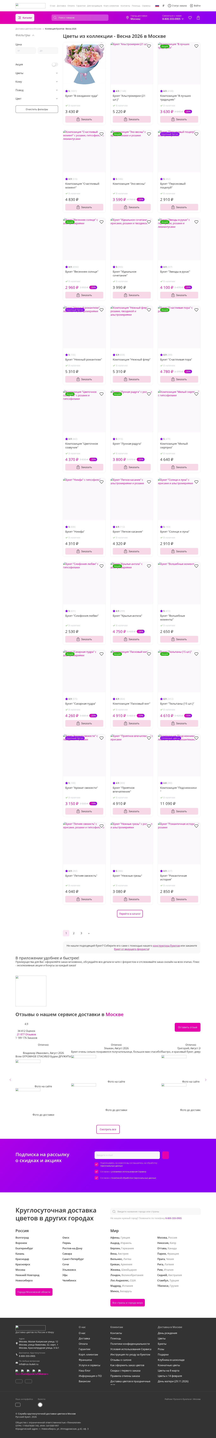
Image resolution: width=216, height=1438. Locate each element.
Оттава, (162, 1248)
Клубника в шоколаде (171, 1360)
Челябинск (69, 1280)
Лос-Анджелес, (119, 1280)
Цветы (162, 1338)
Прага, (161, 1259)
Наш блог (85, 1370)
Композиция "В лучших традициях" (175, 97)
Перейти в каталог (130, 913)
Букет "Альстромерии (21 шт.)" (129, 97)
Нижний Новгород (27, 1275)
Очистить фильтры (37, 109)
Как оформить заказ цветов (127, 1365)
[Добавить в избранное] (101, 46)
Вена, (113, 1253)
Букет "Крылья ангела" (127, 615)
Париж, (162, 1253)
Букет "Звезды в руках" (175, 271)
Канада (172, 1248)
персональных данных (111, 1165)
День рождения (167, 1333)
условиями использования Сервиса (128, 1171)
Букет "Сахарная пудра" (80, 703)
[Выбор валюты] (163, 6)
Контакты (125, 5)
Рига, (160, 1264)
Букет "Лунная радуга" (127, 443)
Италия (168, 1269)
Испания (127, 1286)
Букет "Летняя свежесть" (81, 875)
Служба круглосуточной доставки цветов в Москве (47, 1413)
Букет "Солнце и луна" (174, 531)
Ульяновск (69, 1269)
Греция (125, 1237)
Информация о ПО (90, 1376)
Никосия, (163, 1243)
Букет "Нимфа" (75, 531)
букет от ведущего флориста (131, 949)
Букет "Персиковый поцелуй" (173, 185)
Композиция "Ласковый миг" (131, 703)
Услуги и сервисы (89, 1365)
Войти (197, 5)
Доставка (61, 5)
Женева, (115, 1269)
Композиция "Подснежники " (178, 789)
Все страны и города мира (127, 1302)
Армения (126, 1264)
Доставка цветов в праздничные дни (130, 1383)
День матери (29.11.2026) (173, 1381)
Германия (127, 1248)
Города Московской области (34, 1292)
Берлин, (115, 1248)
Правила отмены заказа (125, 1376)
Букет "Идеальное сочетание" (124, 273)
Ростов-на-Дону (72, 1248)
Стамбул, (163, 1280)
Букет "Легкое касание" (128, 531)
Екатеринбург (24, 1248)
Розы (161, 1349)
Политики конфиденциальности (130, 1344)
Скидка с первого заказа (125, 1370)
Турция (174, 1280)
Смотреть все (108, 1129)
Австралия (175, 1275)
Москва (20, 1269)
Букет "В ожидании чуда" (81, 96)
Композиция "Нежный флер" (132, 359)
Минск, (114, 1291)
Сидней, (162, 1275)
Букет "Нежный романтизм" (83, 359)
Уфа (64, 1275)
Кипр (173, 1243)
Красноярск (22, 1264)
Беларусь (126, 1291)
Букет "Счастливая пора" (176, 359)
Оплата (71, 5)
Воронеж (21, 1243)
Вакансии (84, 1381)
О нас (52, 5)
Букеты (162, 1344)
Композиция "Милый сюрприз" (174, 445)
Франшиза (85, 1360)
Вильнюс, (116, 1259)
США (133, 1280)
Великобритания (132, 1275)
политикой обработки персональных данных (133, 1177)
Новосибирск (24, 1280)
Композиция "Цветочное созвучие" (81, 445)
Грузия (174, 1286)
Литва (127, 1259)
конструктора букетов (166, 945)
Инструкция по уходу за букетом (130, 1354)
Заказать (86, 119)
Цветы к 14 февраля (170, 1376)
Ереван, (115, 1264)
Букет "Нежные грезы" (127, 875)
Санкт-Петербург (73, 1259)
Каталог (27, 17)
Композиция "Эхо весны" (129, 183)
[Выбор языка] (157, 6)
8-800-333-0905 (173, 1218)
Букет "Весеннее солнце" (81, 271)
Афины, (115, 1237)
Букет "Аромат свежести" (81, 788)
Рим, (160, 1269)
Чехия (170, 1259)
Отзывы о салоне (120, 1360)
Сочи (65, 1264)
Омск (65, 1237)
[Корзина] (198, 17)
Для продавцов (94, 5)
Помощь (136, 5)
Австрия (123, 1253)
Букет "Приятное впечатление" (124, 789)
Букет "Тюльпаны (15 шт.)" (177, 703)
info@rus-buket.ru (28, 1364)
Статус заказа (179, 5)
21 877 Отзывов (26, 1034)
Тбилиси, (163, 1286)
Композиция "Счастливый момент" (82, 185)
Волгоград (22, 1237)
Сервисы (146, 5)
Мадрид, (115, 1286)
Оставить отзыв (187, 1027)
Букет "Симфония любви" (82, 615)
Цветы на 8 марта (168, 1370)
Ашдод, (115, 1243)
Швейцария (129, 1269)
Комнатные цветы (169, 1365)
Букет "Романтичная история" (173, 877)
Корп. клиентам (111, 5)
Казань (19, 1253)
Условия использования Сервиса (130, 1349)
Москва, (162, 1237)
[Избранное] (190, 17)
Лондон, (115, 1275)
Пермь (66, 1243)
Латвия (169, 1264)
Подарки (163, 1354)
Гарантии (81, 5)
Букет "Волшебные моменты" (172, 617)
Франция (173, 1253)
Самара (67, 1253)
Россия (172, 1237)
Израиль (126, 1243)
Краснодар (22, 1259)
